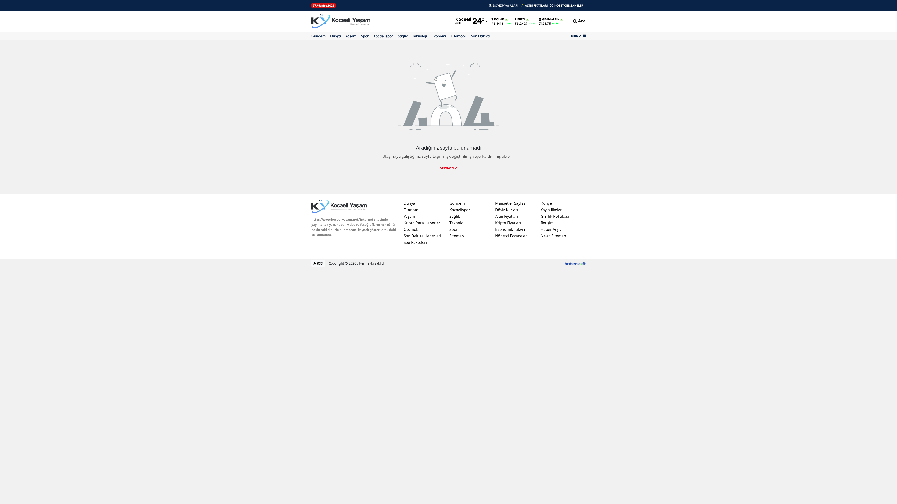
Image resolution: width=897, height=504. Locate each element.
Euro (521, 19)
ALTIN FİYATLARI (536, 5)
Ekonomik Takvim (510, 229)
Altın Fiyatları (506, 216)
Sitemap (456, 235)
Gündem (318, 36)
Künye (546, 203)
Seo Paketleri (415, 242)
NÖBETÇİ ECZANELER (568, 5)
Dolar (499, 19)
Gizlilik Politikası (555, 216)
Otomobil (458, 36)
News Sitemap (553, 235)
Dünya (335, 36)
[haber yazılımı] (575, 263)
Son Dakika (480, 36)
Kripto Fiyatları (508, 222)
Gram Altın (550, 19)
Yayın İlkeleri (552, 209)
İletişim (547, 222)
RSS (319, 263)
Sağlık (403, 36)
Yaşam (350, 36)
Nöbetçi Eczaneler (511, 235)
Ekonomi (438, 36)
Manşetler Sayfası (511, 203)
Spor (365, 36)
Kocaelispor (383, 36)
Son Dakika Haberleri (422, 235)
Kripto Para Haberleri (422, 222)
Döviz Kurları (506, 209)
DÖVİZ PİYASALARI (505, 5)
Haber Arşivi (551, 229)
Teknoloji (419, 36)
